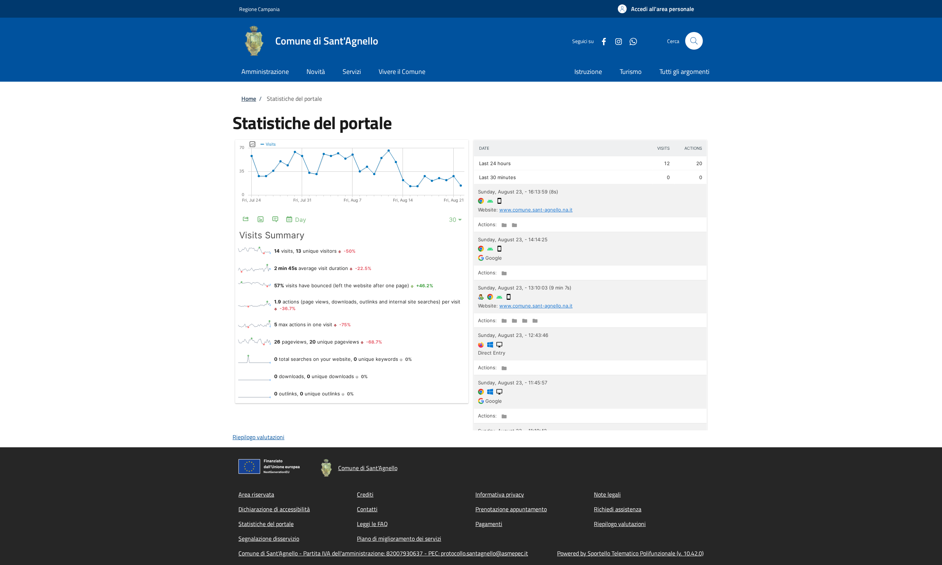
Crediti (365, 494)
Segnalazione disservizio (268, 538)
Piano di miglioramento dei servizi (399, 538)
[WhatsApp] (630, 41)
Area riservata (256, 494)
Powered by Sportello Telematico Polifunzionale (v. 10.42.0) (630, 553)
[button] (656, 9)
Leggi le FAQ (372, 523)
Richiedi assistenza (617, 509)
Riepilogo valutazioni (258, 437)
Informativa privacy (499, 494)
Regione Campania (259, 9)
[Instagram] (615, 41)
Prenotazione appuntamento (511, 509)
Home (248, 98)
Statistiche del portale (266, 523)
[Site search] (694, 41)
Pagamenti (488, 523)
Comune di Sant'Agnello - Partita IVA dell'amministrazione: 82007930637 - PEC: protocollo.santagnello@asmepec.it (383, 553)
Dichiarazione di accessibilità (274, 509)
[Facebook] (601, 41)
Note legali (607, 494)
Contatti (367, 509)
